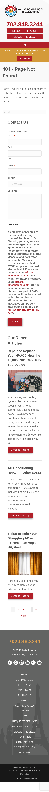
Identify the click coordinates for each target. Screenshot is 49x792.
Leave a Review (24, 36)
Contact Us (24, 742)
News (24, 716)
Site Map (24, 752)
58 (35, 609)
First (10, 147)
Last (9, 159)
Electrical (24, 685)
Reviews (24, 710)
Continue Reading (20, 450)
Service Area (24, 705)
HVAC (24, 674)
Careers (24, 736)
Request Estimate (24, 726)
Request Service (24, 30)
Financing (24, 695)
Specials (24, 690)
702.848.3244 (25, 24)
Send (15, 321)
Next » (24, 615)
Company (24, 700)
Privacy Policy (24, 747)
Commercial (24, 679)
